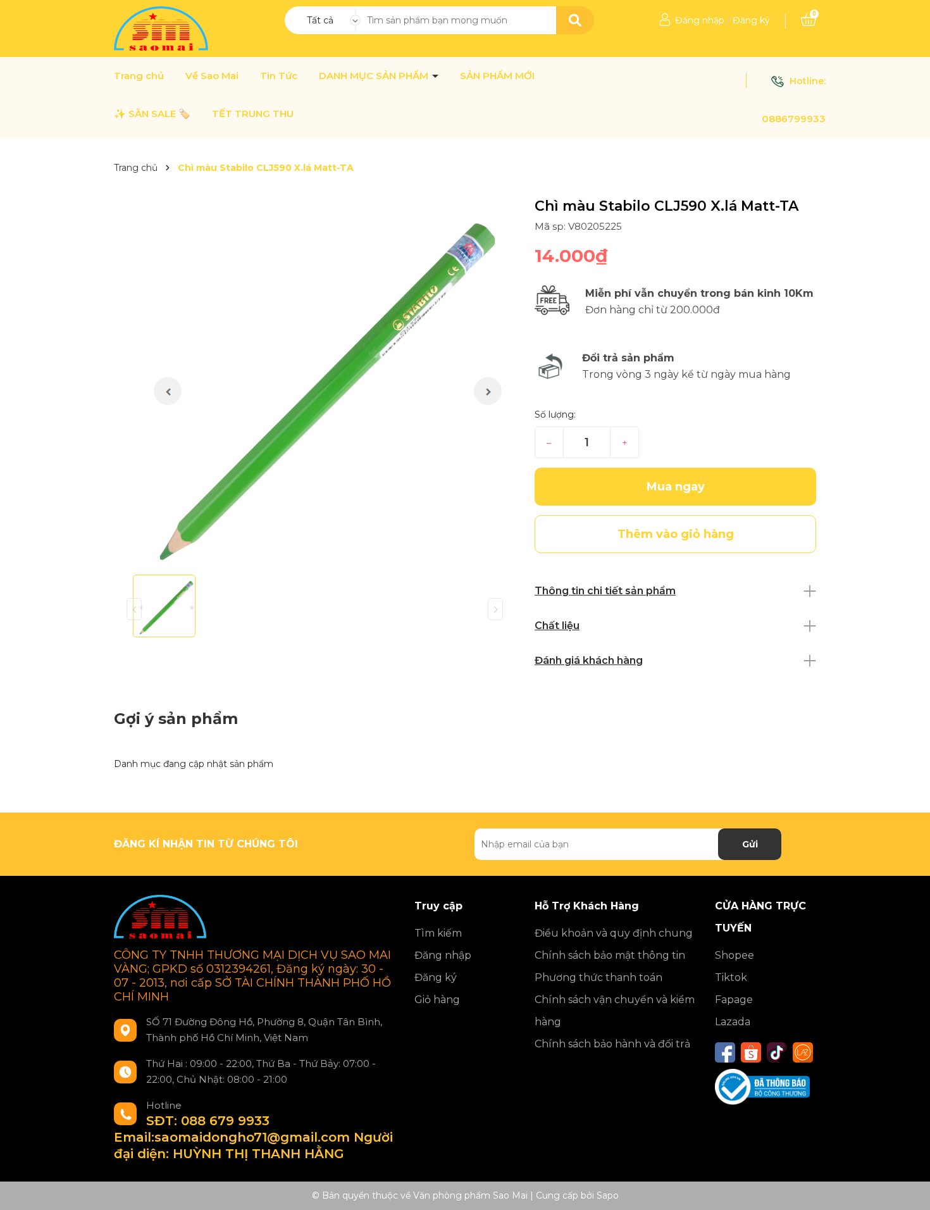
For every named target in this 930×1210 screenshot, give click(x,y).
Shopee (734, 955)
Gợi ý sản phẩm (176, 718)
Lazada (732, 1022)
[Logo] (162, 28)
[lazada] (803, 1052)
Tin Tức (278, 76)
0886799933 (794, 119)
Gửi (750, 844)
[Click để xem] (315, 381)
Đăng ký (751, 20)
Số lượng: (555, 414)
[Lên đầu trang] (907, 1187)
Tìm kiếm (438, 933)
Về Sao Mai (212, 76)
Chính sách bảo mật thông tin (610, 955)
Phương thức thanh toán (598, 977)
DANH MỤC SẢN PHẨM (375, 76)
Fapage (734, 1000)
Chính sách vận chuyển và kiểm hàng (615, 1011)
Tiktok (731, 977)
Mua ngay (676, 487)
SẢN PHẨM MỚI (497, 76)
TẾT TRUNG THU (253, 114)
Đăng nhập (699, 20)
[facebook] (725, 1052)
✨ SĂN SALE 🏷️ (152, 114)
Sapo (608, 1195)
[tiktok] (777, 1052)
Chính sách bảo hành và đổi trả (612, 1044)
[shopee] (751, 1052)
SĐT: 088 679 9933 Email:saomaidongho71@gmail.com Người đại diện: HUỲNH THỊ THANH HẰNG (253, 1137)
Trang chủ (139, 76)
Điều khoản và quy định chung (614, 933)
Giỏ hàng (437, 1000)
